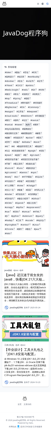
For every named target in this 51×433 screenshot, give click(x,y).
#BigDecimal (11, 107)
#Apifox (20, 207)
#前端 (20, 181)
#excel (37, 142)
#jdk (28, 124)
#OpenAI (20, 202)
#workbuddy (34, 76)
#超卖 (18, 155)
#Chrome (10, 229)
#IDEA (16, 211)
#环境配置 (40, 115)
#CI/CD (20, 85)
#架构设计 (10, 76)
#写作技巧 (10, 198)
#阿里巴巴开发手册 (30, 159)
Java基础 (8, 270)
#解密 (38, 133)
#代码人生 (39, 189)
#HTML (37, 211)
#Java (37, 229)
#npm (34, 172)
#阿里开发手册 (12, 159)
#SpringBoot (11, 224)
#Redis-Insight (12, 89)
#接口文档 (32, 202)
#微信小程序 (23, 198)
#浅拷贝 (26, 94)
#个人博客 (10, 185)
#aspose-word (34, 207)
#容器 (29, 189)
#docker (9, 194)
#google (32, 150)
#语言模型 (31, 181)
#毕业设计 (10, 181)
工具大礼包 (9, 345)
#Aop (8, 98)
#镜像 (20, 189)
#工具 (19, 220)
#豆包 (26, 72)
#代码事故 (33, 194)
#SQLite (39, 176)
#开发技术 (21, 194)
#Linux (36, 224)
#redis (25, 89)
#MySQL (40, 220)
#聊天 (8, 120)
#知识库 (21, 76)
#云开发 (21, 111)
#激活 (8, 94)
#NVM (42, 89)
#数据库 (39, 146)
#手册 (8, 163)
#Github (36, 198)
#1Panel (9, 85)
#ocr (17, 176)
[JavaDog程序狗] (6, 307)
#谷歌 (42, 150)
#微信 (28, 229)
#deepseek (32, 111)
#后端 (16, 142)
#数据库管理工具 (25, 146)
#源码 (16, 120)
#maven (19, 124)
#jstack (9, 155)
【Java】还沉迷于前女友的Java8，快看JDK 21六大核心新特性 (24, 279)
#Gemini (24, 172)
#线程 (27, 98)
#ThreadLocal (12, 102)
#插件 (20, 229)
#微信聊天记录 (12, 133)
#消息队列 (18, 137)
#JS (7, 216)
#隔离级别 (27, 128)
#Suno (20, 168)
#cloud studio (12, 115)
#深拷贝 (37, 94)
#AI (7, 146)
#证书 (40, 81)
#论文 (25, 120)
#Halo (8, 233)
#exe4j (8, 176)
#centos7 (25, 224)
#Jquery (40, 216)
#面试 (39, 137)
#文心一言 (10, 189)
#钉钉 (35, 72)
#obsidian (10, 81)
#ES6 (23, 107)
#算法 (16, 94)
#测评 (36, 124)
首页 (19, 404)
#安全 (21, 81)
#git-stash (35, 155)
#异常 (8, 142)
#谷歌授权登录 (19, 150)
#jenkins (30, 85)
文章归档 (27, 404)
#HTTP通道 (27, 176)
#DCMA (9, 202)
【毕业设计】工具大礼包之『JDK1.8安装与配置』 (24, 351)
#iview (20, 185)
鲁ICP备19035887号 (25, 417)
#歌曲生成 (31, 163)
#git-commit (11, 172)
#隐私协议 (31, 168)
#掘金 (18, 72)
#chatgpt (31, 185)
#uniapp (9, 207)
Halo (31, 423)
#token (9, 72)
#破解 (8, 137)
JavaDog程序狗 (16, 307)
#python (15, 216)
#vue (8, 211)
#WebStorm (27, 115)
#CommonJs (34, 107)
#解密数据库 (27, 133)
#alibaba (26, 142)
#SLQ (7, 150)
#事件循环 (26, 102)
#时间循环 (37, 102)
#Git (33, 89)
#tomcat (26, 211)
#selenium (27, 216)
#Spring (17, 98)
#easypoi (9, 111)
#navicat (35, 120)
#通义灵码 (18, 163)
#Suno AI (10, 168)
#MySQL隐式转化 (12, 129)
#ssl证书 (30, 81)
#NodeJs (9, 220)
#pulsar (30, 137)
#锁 (25, 155)
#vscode (29, 220)
